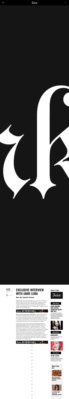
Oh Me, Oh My (55, 356)
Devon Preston (8, 289)
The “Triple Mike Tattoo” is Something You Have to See (56, 394)
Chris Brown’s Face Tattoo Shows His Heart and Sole (56, 308)
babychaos (54, 335)
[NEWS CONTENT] (57, 295)
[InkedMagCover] (32, 311)
